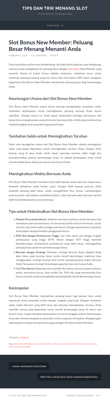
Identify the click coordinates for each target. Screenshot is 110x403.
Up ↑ (98, 395)
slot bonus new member (20, 346)
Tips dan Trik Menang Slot (55, 8)
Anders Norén (85, 395)
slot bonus (73, 68)
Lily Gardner (39, 55)
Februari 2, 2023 (18, 55)
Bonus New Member (23, 343)
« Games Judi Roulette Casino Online (29, 366)
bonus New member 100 (45, 343)
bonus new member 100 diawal (71, 343)
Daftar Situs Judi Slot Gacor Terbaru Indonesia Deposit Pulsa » (69, 377)
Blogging (24, 337)
